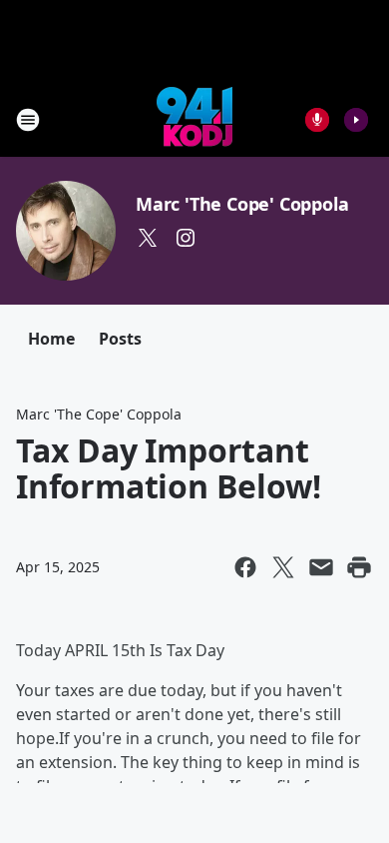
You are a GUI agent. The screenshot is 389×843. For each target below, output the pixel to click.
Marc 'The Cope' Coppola (242, 204)
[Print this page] (359, 567)
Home (51, 339)
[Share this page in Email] (321, 567)
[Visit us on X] (148, 238)
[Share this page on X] (283, 567)
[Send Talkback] (317, 120)
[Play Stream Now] (356, 120)
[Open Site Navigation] (28, 120)
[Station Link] (194, 119)
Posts (120, 339)
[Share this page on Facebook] (245, 567)
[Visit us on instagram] (185, 238)
